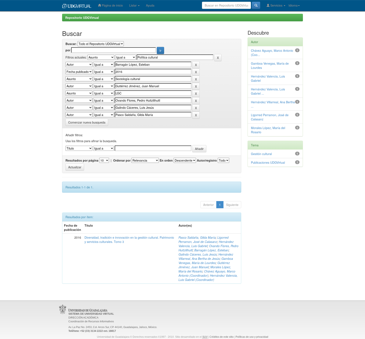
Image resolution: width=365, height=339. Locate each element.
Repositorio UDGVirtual (82, 17)
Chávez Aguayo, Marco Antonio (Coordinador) (206, 273)
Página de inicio (112, 5)
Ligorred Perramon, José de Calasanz (203, 239)
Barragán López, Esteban (211, 250)
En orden (166, 160)
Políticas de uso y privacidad (252, 336)
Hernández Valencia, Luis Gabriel (206, 244)
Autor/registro (207, 160)
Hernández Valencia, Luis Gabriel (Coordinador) (208, 277)
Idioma (293, 5)
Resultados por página (81, 160)
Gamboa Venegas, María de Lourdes (205, 260)
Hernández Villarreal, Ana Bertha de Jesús (205, 256)
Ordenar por (122, 160)
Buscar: (71, 44)
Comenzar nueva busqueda (86, 122)
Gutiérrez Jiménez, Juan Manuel (204, 265)
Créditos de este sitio (222, 336)
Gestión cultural (261, 154)
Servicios (276, 5)
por (67, 50)
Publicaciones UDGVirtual (268, 162)
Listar (133, 5)
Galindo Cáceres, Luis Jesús (197, 254)
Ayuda (150, 5)
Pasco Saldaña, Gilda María (197, 237)
